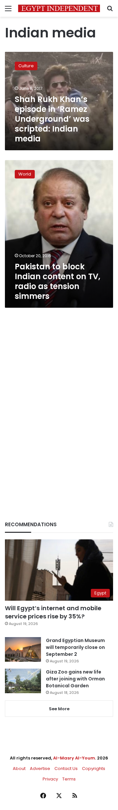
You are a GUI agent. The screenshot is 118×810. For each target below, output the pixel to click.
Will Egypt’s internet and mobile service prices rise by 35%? (53, 612)
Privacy (50, 779)
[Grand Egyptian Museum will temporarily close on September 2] (23, 649)
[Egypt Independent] (59, 8)
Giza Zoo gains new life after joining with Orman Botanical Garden (75, 679)
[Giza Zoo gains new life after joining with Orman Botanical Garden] (23, 681)
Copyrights (93, 768)
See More (59, 709)
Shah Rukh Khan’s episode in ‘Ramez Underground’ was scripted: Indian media (52, 119)
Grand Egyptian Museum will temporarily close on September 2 (75, 647)
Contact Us (66, 768)
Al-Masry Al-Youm (74, 758)
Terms (69, 779)
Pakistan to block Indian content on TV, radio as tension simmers (57, 281)
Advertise (40, 768)
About (19, 768)
